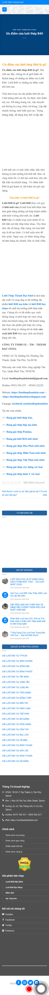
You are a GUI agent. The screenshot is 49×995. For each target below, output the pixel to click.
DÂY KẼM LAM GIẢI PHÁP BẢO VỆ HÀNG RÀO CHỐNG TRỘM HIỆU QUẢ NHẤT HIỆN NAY (27, 607)
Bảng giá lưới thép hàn (19, 417)
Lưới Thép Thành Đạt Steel (24, 30)
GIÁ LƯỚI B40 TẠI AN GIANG (15, 719)
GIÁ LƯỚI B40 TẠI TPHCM (14, 655)
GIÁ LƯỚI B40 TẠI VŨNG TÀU (16, 682)
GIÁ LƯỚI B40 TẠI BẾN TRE (15, 703)
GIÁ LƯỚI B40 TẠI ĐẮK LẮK (15, 750)
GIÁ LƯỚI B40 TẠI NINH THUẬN (17, 756)
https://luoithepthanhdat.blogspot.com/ (24, 396)
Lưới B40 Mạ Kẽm (14, 881)
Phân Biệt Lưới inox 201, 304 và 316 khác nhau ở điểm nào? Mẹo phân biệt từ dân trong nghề (27, 621)
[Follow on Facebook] (18, 982)
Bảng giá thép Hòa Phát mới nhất (26, 445)
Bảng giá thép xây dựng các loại (24, 467)
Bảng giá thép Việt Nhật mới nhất (25, 459)
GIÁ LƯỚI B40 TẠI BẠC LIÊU (15, 734)
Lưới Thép (8, 295)
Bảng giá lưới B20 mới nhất (22, 438)
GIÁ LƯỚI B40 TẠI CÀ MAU (14, 740)
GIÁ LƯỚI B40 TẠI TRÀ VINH (15, 713)
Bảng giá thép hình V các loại (23, 474)
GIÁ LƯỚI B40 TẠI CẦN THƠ (15, 729)
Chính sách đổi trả (13, 846)
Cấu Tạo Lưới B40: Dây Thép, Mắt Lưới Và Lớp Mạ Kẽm (28, 594)
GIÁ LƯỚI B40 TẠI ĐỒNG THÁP (17, 698)
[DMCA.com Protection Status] (24, 864)
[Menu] (4, 9)
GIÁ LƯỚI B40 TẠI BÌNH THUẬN (17, 745)
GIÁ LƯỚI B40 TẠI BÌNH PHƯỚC (17, 671)
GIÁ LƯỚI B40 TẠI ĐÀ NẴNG (15, 761)
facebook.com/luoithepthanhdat (30, 403)
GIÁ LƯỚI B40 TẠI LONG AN (15, 687)
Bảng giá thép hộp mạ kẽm (22, 424)
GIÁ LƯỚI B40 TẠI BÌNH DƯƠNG (17, 661)
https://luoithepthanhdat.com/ (28, 392)
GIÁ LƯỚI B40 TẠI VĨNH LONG (16, 708)
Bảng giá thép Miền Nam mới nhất (26, 452)
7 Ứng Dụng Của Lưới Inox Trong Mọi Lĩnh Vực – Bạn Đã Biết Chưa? (27, 634)
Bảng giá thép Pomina (19, 431)
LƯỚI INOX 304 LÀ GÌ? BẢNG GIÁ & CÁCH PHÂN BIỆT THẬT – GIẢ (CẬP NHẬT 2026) (27, 582)
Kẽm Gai (9, 892)
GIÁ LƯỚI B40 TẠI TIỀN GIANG (16, 692)
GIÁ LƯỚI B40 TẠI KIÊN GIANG (16, 724)
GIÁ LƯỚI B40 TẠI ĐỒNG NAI (16, 666)
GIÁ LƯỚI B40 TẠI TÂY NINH (15, 676)
